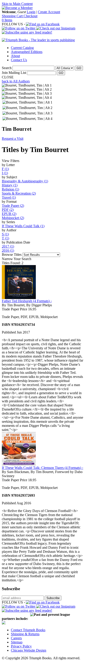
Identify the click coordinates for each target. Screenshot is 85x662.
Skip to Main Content (17, 4)
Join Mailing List (14, 73)
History (9, 185)
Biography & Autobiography (25, 181)
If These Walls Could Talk (23, 226)
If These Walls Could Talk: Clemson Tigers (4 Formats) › (42, 468)
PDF (8, 210)
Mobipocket (13, 218)
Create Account (49, 12)
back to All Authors (16, 81)
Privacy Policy (21, 646)
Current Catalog (22, 48)
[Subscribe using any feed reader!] (27, 32)
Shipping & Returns (25, 634)
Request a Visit (12, 138)
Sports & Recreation (19, 193)
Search (7, 68)
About (15, 56)
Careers (16, 638)
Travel (9, 197)
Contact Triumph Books (28, 630)
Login (31, 12)
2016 (8, 250)
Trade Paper (13, 206)
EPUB (9, 214)
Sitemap (16, 642)
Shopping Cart (13, 16)
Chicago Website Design (28, 650)
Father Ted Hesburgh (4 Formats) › (27, 301)
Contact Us (19, 60)
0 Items (7, 20)
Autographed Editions (26, 52)
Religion (10, 189)
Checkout (30, 16)
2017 (8, 246)
